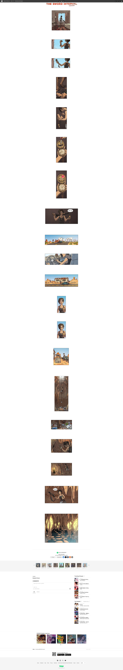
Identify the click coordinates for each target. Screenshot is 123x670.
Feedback (41, 662)
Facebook (117, 1)
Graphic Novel (86, 601)
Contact (78, 662)
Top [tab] (34, 592)
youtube (65, 660)
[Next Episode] (64, 1)
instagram (60, 660)
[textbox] (52, 584)
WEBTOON (2, 1)
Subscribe (116, 1)
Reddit (70, 557)
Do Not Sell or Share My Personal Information (65, 662)
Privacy (51, 662)
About (38, 662)
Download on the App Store (68, 655)
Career (74, 662)
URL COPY (121, 1)
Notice (34, 649)
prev (35, 639)
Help (45, 662)
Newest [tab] (38, 592)
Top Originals (77, 601)
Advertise (55, 662)
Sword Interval (7, 1)
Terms (48, 662)
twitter (63, 660)
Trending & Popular (79, 576)
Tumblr (68, 557)
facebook (58, 660)
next (87, 639)
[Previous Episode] (59, 1)
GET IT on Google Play (60, 655)
